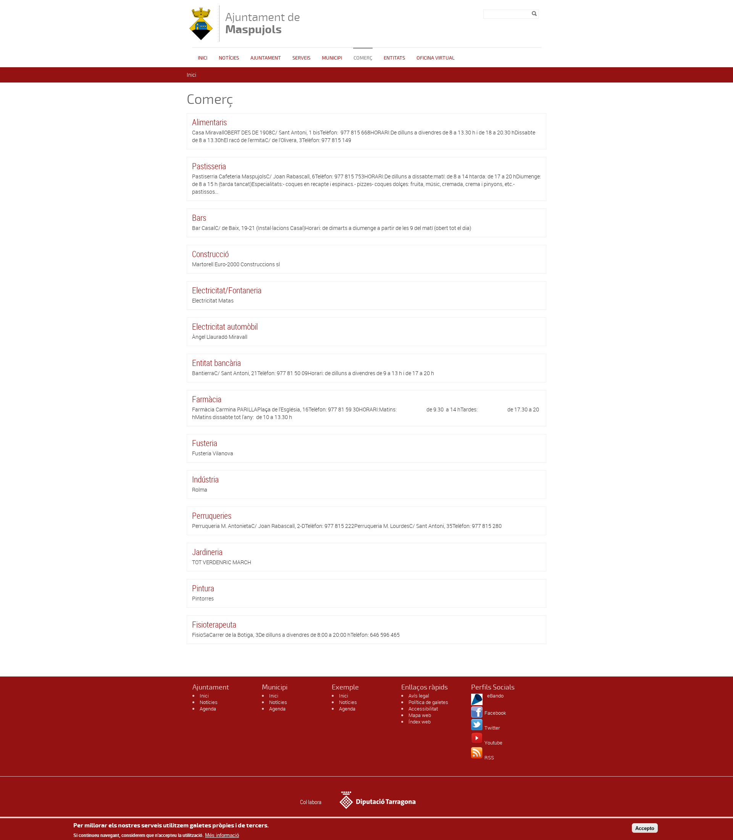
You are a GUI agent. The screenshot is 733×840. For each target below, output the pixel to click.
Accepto (644, 828)
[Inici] (201, 38)
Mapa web (419, 715)
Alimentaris (209, 122)
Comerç (363, 58)
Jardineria (207, 551)
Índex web (419, 721)
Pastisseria (209, 166)
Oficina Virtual (436, 58)
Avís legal (418, 695)
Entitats (394, 58)
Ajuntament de (262, 23)
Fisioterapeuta (214, 624)
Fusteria (204, 442)
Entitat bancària (216, 362)
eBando (495, 695)
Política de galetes (428, 702)
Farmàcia (206, 399)
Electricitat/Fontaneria (227, 290)
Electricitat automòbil (225, 326)
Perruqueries (211, 515)
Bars (199, 217)
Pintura (203, 588)
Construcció (210, 253)
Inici (202, 58)
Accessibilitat (423, 708)
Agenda (208, 708)
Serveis (301, 58)
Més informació (222, 835)
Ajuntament (265, 58)
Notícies (229, 58)
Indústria (205, 479)
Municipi (332, 58)
